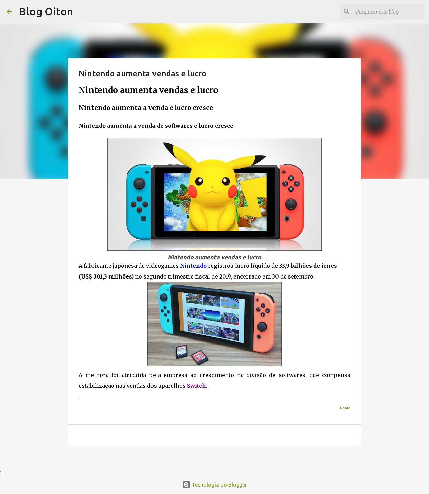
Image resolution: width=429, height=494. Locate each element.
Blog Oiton (46, 11)
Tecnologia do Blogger (218, 485)
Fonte (345, 408)
